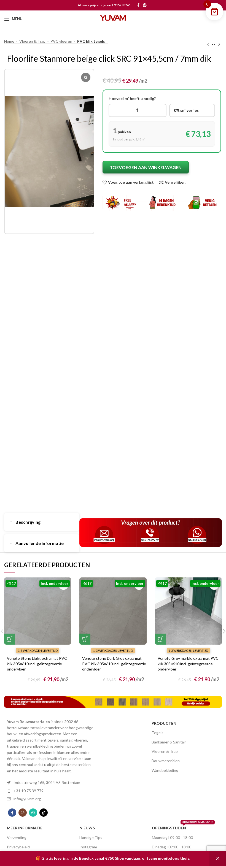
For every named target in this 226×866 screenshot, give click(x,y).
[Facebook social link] (138, 5)
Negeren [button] (217, 858)
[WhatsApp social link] (33, 812)
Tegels (157, 732)
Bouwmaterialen (166, 760)
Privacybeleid (18, 847)
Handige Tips (90, 837)
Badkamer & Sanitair (169, 742)
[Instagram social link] (22, 812)
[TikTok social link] (43, 812)
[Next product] (219, 44)
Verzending (16, 837)
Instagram (88, 847)
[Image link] (113, 701)
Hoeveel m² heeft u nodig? (132, 98)
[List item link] (50, 783)
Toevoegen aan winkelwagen (146, 167)
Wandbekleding (165, 770)
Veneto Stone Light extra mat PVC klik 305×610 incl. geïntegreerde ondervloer (37, 663)
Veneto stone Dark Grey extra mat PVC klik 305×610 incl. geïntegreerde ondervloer (114, 663)
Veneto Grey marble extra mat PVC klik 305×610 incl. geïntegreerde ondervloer (188, 663)
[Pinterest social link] (144, 5)
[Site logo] (113, 18)
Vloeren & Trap (165, 751)
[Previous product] (208, 44)
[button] (9, 639)
